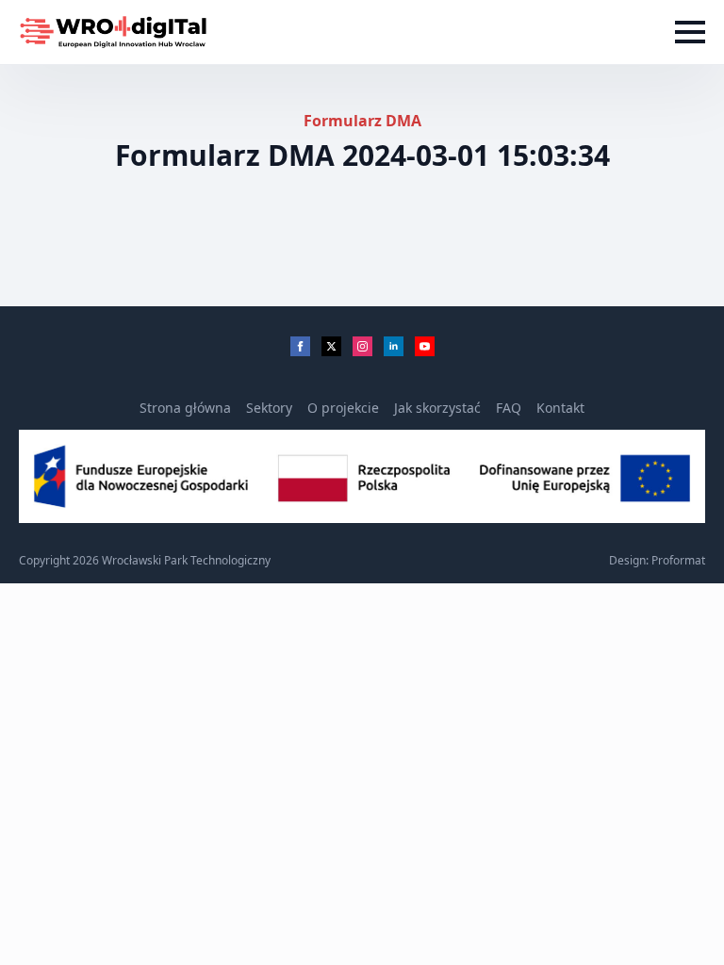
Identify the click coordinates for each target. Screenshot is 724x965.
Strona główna (185, 408)
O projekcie (343, 408)
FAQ (508, 408)
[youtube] (425, 346)
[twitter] (331, 346)
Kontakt (560, 408)
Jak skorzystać (437, 408)
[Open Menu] (690, 32)
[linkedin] (393, 346)
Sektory (269, 408)
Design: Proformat (657, 560)
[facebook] (300, 346)
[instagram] (362, 346)
